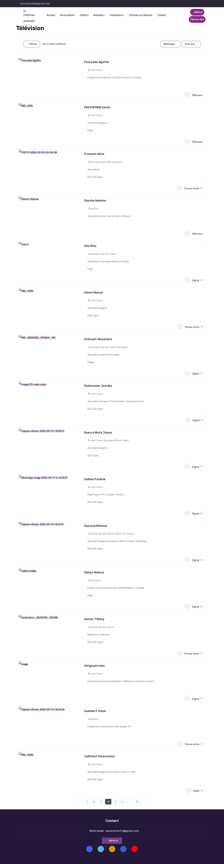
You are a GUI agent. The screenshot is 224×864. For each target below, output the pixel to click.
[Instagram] (112, 849)
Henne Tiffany (94, 619)
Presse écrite (191, 188)
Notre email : (114, 830)
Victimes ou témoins (140, 15)
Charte (83, 15)
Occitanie (93, 533)
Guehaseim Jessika (98, 386)
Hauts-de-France (124, 533)
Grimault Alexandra (98, 339)
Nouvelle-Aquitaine (112, 162)
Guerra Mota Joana (98, 432)
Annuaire (98, 15)
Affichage (169, 44)
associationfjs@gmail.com (35, 3)
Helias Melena (94, 572)
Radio (196, 790)
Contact (161, 15)
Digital (195, 280)
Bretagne (123, 347)
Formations (116, 15)
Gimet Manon (93, 292)
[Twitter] (101, 849)
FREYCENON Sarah (97, 107)
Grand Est (93, 208)
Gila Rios (90, 246)
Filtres (33, 44)
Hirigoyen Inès (94, 666)
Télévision (197, 95)
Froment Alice (94, 154)
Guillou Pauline (94, 479)
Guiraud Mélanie (95, 526)
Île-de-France (95, 70)
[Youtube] (135, 849)
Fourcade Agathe (96, 62)
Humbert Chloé (95, 711)
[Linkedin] (123, 849)
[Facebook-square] (89, 849)
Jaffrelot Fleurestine (99, 756)
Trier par (189, 44)
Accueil (51, 15)
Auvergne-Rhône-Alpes (116, 440)
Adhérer (198, 12)
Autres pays (94, 162)
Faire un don (197, 19)
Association (67, 15)
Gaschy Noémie (95, 200)
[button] (112, 840)
